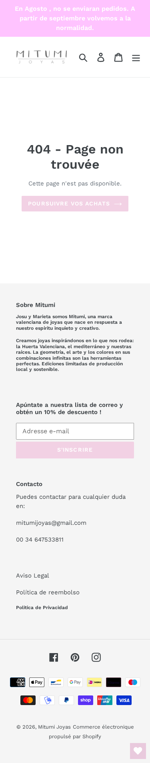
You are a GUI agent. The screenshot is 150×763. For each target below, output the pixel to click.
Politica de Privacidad (42, 607)
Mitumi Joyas (54, 727)
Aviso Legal (32, 575)
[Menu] (136, 57)
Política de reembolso (48, 592)
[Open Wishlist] (138, 751)
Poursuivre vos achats (69, 203)
